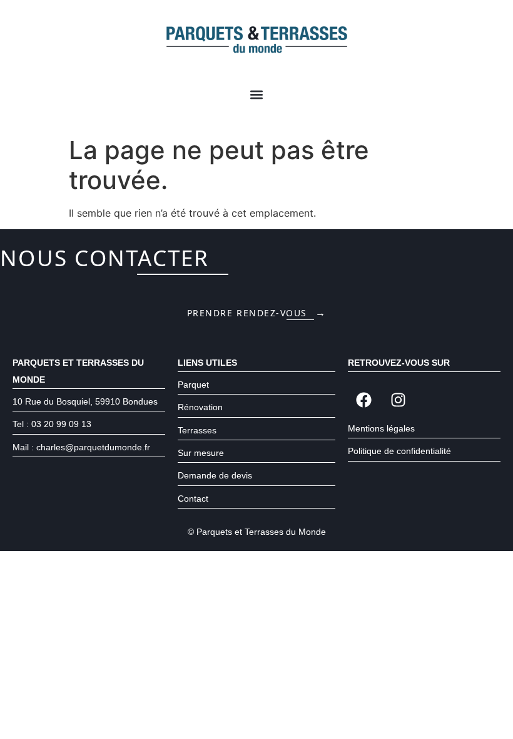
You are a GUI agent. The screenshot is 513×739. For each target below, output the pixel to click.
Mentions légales (381, 428)
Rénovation (200, 407)
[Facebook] (363, 400)
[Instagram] (398, 400)
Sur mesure (201, 453)
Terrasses (197, 430)
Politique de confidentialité (399, 451)
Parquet (193, 385)
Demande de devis (215, 475)
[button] (256, 95)
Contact (193, 499)
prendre (257, 312)
